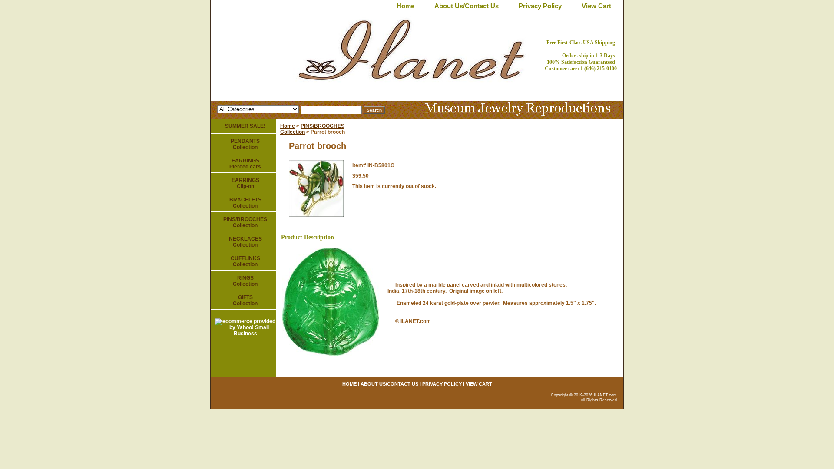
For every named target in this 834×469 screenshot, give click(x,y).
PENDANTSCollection (245, 144)
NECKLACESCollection (245, 242)
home (405, 6)
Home (287, 126)
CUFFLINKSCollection (245, 261)
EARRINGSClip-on (245, 183)
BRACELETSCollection (245, 203)
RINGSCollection (245, 281)
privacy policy (540, 6)
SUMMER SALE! (245, 126)
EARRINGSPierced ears (245, 164)
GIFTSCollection (245, 300)
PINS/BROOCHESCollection (245, 222)
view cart (596, 6)
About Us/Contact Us (466, 6)
